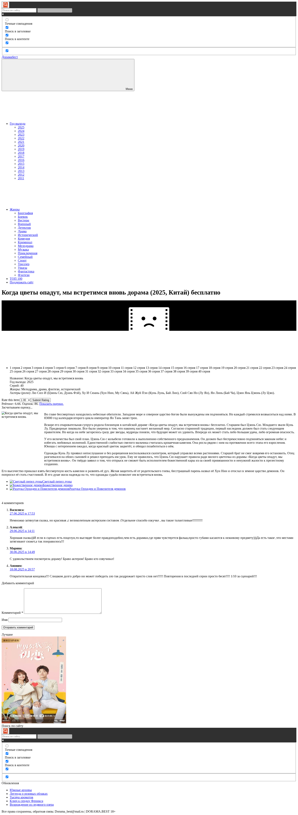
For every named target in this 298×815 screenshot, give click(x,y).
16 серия (189, 367)
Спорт (22, 260)
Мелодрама (25, 246)
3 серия (37, 367)
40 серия (204, 371)
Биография (25, 213)
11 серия (126, 367)
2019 (21, 149)
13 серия (152, 367)
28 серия (53, 371)
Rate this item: (11, 400)
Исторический (28, 235)
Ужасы (22, 267)
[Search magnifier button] (5, 5)
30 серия (78, 371)
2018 (21, 152)
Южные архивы (21, 790)
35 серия (141, 371)
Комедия (24, 238)
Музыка (23, 249)
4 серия (48, 367)
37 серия (166, 371)
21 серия (252, 367)
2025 (21, 127)
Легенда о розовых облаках (29, 793)
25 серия (15, 371)
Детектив (24, 227)
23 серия (277, 367)
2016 (21, 160)
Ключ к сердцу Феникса (26, 801)
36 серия (154, 371)
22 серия (265, 367)
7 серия (80, 367)
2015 (21, 163)
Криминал (25, 242)
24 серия (290, 367)
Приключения (27, 253)
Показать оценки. (51, 403)
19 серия (227, 367)
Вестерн (23, 220)
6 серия (69, 367)
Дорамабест (10, 57)
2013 (21, 171)
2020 (21, 145)
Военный (24, 224)
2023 (21, 134)
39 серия (191, 371)
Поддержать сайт (21, 282)
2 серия (26, 367)
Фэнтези (24, 275)
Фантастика (26, 271)
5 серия (59, 367)
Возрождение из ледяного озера (32, 804)
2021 (21, 142)
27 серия (41, 371)
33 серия (116, 371)
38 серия (179, 371)
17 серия (202, 367)
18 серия (214, 367)
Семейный (25, 257)
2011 (21, 178)
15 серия (177, 367)
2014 (21, 167)
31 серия (91, 371)
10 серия (114, 367)
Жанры (15, 209)
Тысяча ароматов (21, 797)
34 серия (129, 371)
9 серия (102, 367)
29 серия (66, 371)
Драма (22, 231)
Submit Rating (40, 400)
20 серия (239, 367)
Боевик (23, 216)
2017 (21, 156)
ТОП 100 (16, 278)
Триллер (23, 264)
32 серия (103, 371)
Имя (5, 619)
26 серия (28, 371)
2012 (21, 174)
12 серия (139, 367)
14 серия (164, 367)
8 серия (91, 367)
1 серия (15, 367)
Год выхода (17, 123)
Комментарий (12, 612)
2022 (21, 138)
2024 (21, 131)
